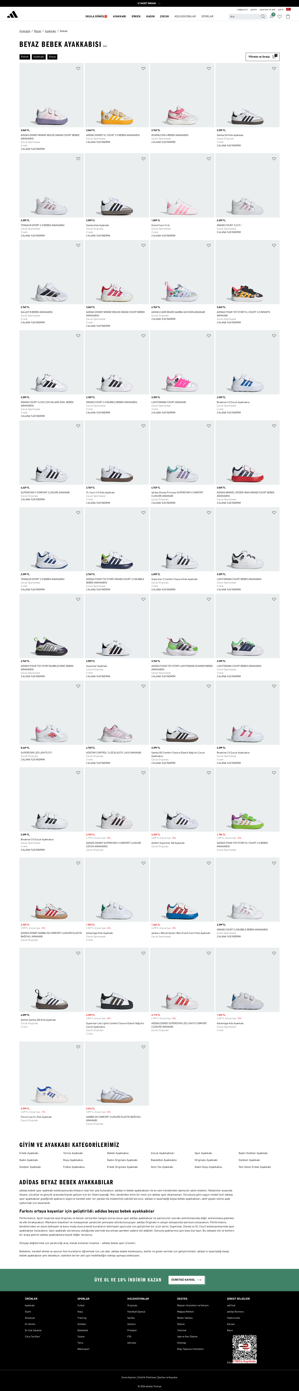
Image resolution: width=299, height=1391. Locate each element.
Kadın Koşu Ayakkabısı (208, 1167)
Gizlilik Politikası (147, 1377)
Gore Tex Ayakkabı (162, 1167)
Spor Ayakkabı (203, 1153)
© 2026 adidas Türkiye (149, 1386)
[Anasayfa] (12, 15)
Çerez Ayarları (129, 1377)
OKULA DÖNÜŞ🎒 (96, 16)
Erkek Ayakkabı (28, 1153)
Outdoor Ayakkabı (30, 1167)
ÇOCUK (164, 16)
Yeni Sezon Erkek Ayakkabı (255, 1167)
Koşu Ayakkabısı (73, 1160)
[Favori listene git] (279, 16)
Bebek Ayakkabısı (118, 1153)
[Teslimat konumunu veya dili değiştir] (288, 9)
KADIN (150, 16)
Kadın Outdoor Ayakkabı (253, 1153)
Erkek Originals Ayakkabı (122, 1167)
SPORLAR (207, 16)
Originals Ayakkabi (206, 1160)
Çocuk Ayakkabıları (162, 1153)
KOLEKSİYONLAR (185, 16)
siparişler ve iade (267, 10)
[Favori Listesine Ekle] (78, 69)
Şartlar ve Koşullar (168, 1377)
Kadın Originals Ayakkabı (122, 1160)
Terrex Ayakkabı (73, 1153)
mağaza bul (242, 10)
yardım (254, 10)
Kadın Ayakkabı (28, 1160)
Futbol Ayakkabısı (74, 1167)
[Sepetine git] (288, 16)
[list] (132, 57)
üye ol (280, 10)
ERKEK (136, 16)
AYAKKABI (119, 16)
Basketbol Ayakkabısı (164, 1160)
